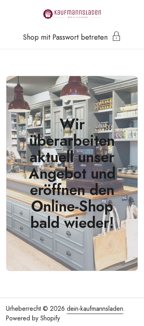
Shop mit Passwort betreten (65, 36)
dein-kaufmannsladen (95, 308)
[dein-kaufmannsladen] (72, 14)
